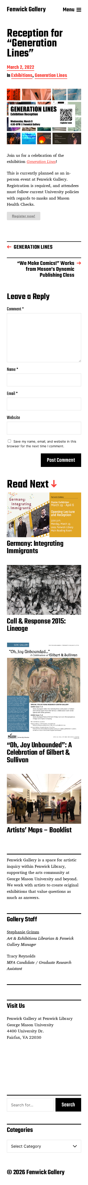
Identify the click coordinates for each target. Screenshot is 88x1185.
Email (12, 393)
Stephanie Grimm (23, 932)
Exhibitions (22, 76)
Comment (15, 309)
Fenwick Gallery (26, 10)
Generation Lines (51, 76)
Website (13, 417)
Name (12, 369)
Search (68, 1105)
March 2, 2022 (20, 68)
